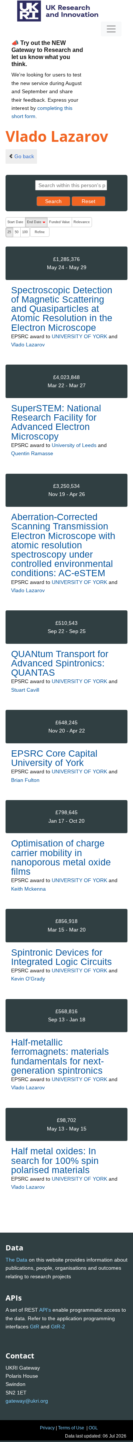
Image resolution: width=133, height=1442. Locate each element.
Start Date (15, 222)
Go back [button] (24, 156)
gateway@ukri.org (27, 1401)
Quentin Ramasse (32, 453)
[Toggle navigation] (111, 29)
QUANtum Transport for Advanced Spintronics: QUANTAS (59, 663)
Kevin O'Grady (28, 979)
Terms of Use (71, 1427)
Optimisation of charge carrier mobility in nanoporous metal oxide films (61, 857)
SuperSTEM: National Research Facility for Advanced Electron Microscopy (56, 422)
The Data (16, 1260)
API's (45, 1310)
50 (16, 232)
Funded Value (59, 222)
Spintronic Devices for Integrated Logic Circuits (61, 957)
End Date (37, 223)
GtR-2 (58, 1327)
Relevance (82, 222)
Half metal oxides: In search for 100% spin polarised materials (55, 1160)
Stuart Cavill (25, 690)
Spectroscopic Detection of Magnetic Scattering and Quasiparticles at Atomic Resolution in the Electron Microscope (61, 309)
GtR (34, 1327)
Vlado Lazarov (28, 345)
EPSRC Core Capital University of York (54, 758)
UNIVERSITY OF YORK (79, 336)
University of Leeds (74, 445)
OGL (93, 1427)
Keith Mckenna (28, 889)
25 (9, 232)
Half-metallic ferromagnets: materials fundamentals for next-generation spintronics (60, 1056)
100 (25, 232)
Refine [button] (40, 232)
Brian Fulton (25, 780)
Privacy (47, 1427)
